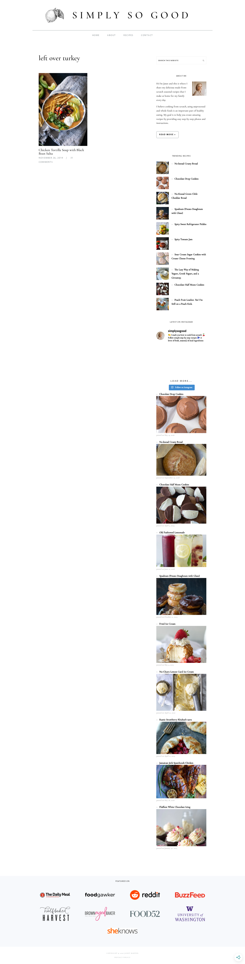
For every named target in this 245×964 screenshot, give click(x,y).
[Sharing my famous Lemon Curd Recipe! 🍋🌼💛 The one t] (181, 371)
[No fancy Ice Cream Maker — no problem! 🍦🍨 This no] (181, 360)
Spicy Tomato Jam (183, 239)
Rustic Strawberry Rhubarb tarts (175, 719)
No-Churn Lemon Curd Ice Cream (176, 671)
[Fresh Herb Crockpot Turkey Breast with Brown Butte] (164, 350)
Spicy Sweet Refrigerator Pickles (190, 224)
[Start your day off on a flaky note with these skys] (164, 371)
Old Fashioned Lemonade (172, 532)
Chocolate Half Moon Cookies (189, 284)
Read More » (167, 134)
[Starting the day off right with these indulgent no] (164, 360)
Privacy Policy (122, 957)
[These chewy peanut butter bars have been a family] (198, 360)
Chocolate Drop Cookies (186, 178)
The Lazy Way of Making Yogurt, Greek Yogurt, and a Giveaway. (185, 273)
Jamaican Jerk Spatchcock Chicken (176, 762)
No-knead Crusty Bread (186, 163)
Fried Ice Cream (167, 623)
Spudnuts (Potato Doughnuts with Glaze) (179, 575)
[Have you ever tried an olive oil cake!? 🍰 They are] (198, 371)
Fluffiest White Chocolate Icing (174, 806)
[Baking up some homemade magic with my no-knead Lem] (198, 350)
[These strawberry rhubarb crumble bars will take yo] (181, 350)
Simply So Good (131, 15)
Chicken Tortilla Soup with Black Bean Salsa (61, 152)
